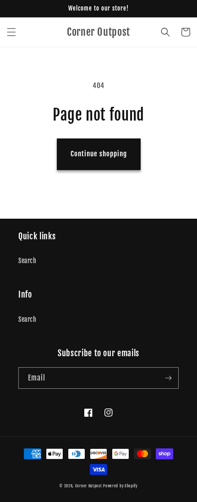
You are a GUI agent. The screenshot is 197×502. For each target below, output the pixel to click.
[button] (11, 32)
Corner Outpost (88, 486)
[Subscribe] (168, 378)
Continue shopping (99, 153)
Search (27, 261)
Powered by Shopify (120, 486)
